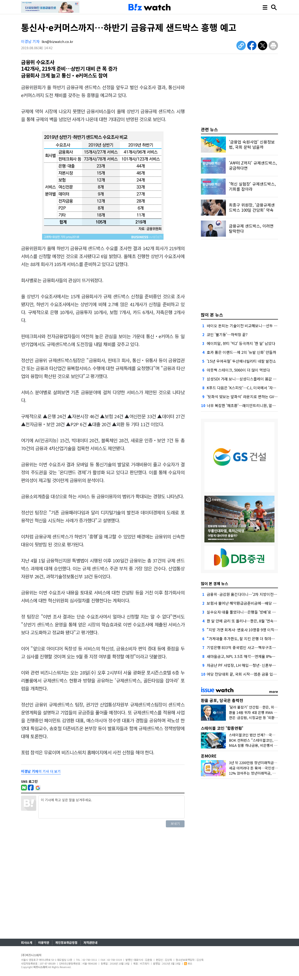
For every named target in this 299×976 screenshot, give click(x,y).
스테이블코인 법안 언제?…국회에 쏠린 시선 (261, 734)
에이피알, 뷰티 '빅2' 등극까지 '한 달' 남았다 (241, 343)
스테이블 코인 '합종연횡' (222, 728)
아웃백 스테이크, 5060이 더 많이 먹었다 (238, 370)
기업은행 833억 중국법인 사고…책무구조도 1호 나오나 (250, 647)
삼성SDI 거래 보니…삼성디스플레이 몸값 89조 (244, 379)
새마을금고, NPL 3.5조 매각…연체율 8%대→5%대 (247, 656)
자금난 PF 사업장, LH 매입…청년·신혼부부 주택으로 (249, 665)
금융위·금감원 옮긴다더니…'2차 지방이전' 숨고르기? (249, 594)
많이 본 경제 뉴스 (214, 583)
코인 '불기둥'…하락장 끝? (227, 334)
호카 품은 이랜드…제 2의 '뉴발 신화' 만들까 (241, 352)
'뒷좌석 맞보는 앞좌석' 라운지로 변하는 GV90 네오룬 (248, 396)
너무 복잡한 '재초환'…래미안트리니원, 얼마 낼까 (245, 405)
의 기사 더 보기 (41, 771)
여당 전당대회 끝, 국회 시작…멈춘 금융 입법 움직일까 (249, 674)
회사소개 (26, 942)
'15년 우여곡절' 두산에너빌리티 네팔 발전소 (241, 361)
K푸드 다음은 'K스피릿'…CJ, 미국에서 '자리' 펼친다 (247, 387)
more (273, 691)
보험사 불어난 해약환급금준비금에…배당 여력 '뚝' (246, 603)
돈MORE (209, 756)
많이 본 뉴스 (212, 315)
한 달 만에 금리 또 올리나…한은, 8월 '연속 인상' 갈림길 (250, 621)
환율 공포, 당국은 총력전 (222, 700)
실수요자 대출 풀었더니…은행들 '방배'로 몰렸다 (245, 612)
